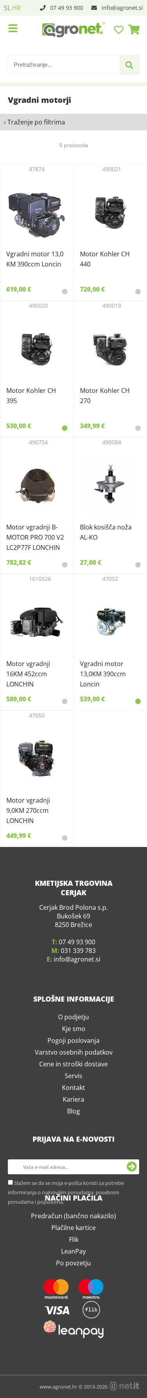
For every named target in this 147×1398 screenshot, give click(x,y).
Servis (73, 1242)
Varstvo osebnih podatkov (74, 1219)
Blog (73, 1278)
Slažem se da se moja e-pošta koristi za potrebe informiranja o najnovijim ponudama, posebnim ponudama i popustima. (66, 1359)
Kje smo (73, 1195)
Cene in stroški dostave (73, 1230)
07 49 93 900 (66, 7)
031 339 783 (78, 1117)
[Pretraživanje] (129, 65)
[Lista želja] (119, 29)
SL (7, 8)
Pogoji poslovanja (73, 1207)
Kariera (73, 1266)
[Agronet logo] (73, 29)
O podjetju (73, 1183)
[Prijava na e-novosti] (131, 1333)
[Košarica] (132, 29)
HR (16, 8)
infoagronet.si (122, 7)
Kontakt (73, 1254)
